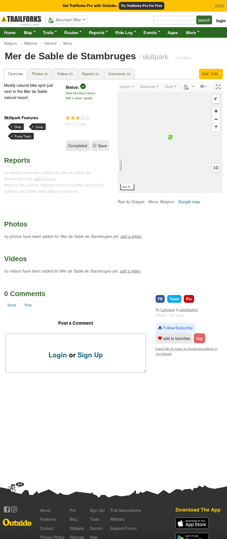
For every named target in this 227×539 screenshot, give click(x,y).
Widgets (77, 528)
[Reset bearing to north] (216, 127)
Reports (96, 32)
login (221, 20)
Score (11, 304)
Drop (17, 126)
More (191, 32)
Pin (189, 298)
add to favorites (176, 338)
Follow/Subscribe (177, 327)
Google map (189, 201)
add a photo (130, 236)
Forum (123, 528)
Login (57, 354)
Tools (94, 519)
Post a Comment (75, 323)
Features (48, 519)
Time (28, 304)
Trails (48, 32)
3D (216, 168)
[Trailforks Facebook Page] (7, 509)
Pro (73, 510)
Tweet (174, 298)
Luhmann (168, 309)
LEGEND (121, 165)
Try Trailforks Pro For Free (141, 5)
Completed (77, 145)
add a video (130, 271)
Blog (74, 519)
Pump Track (22, 136)
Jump (39, 126)
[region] (170, 137)
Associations (125, 510)
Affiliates (117, 519)
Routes (71, 32)
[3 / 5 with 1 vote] (78, 118)
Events (150, 32)
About (45, 510)
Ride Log (124, 32)
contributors (188, 309)
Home (10, 32)
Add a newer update (79, 98)
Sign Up (90, 354)
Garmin (96, 528)
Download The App (198, 509)
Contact (47, 528)
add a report (45, 178)
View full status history (81, 93)
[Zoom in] (216, 111)
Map (28, 32)
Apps (172, 32)
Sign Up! (97, 510)
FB (160, 298)
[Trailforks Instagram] (14, 509)
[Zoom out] (216, 119)
